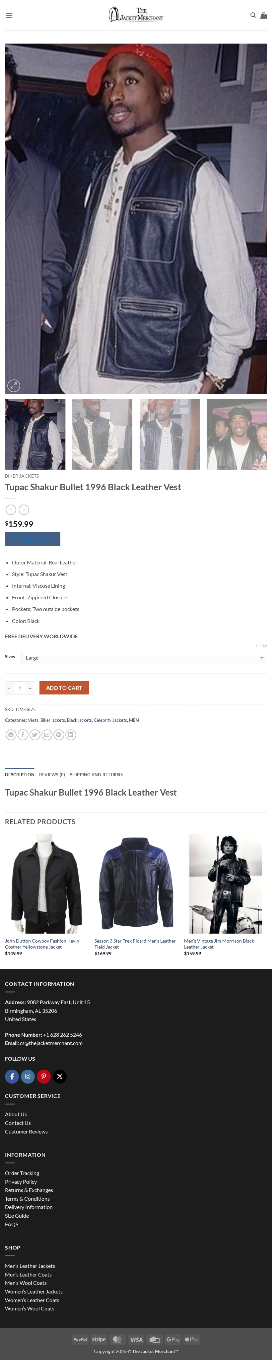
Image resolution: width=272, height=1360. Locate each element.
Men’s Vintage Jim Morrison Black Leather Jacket (219, 944)
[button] (9, 15)
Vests (33, 720)
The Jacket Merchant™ (155, 1351)
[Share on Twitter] (35, 734)
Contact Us (18, 1123)
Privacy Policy (21, 1181)
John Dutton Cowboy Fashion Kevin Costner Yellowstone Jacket (42, 944)
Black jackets (79, 720)
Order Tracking (22, 1173)
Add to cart (64, 688)
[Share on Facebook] (23, 734)
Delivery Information (29, 1207)
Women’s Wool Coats (29, 1308)
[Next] (253, 219)
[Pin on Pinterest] (58, 734)
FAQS (11, 1224)
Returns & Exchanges (29, 1190)
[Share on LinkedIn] (70, 734)
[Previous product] (24, 510)
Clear (261, 646)
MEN (134, 720)
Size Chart (38, 539)
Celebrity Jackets (110, 720)
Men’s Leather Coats (28, 1274)
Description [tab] (19, 774)
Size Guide (17, 1215)
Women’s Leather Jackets (34, 1291)
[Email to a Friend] (46, 734)
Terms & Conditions (27, 1198)
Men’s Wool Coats (26, 1283)
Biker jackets (22, 476)
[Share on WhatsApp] (11, 734)
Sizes (10, 657)
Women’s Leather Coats (32, 1300)
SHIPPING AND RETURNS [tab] (96, 774)
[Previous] (19, 219)
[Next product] (11, 510)
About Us (16, 1114)
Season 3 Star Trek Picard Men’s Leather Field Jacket (135, 944)
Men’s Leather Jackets (30, 1266)
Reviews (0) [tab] (52, 774)
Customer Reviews (26, 1131)
